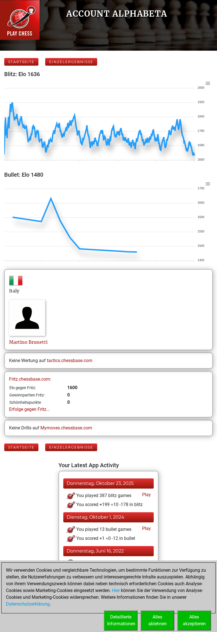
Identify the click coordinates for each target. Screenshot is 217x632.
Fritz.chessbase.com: (30, 379)
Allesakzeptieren (194, 620)
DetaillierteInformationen (121, 620)
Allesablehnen (157, 620)
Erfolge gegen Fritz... (29, 409)
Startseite (21, 62)
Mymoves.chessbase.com (66, 428)
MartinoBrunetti (28, 342)
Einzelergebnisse (71, 62)
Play (146, 494)
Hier (116, 590)
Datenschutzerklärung (28, 604)
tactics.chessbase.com (69, 360)
